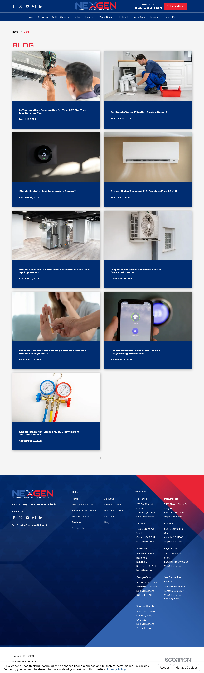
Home (75, 498)
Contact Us (78, 528)
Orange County (112, 504)
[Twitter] (20, 6)
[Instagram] (34, 6)
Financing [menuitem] (155, 17)
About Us (109, 498)
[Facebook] (13, 6)
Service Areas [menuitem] (139, 17)
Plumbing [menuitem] (90, 17)
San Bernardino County (84, 510)
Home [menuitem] (31, 17)
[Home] (95, 6)
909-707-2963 (172, 599)
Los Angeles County (82, 504)
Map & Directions (145, 516)
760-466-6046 (144, 628)
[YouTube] (27, 6)
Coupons (109, 516)
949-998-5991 (144, 594)
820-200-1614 (148, 7)
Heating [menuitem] (77, 17)
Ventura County (80, 516)
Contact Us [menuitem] (170, 17)
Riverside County (113, 510)
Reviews (76, 522)
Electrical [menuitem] (123, 17)
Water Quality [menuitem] (106, 17)
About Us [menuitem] (43, 17)
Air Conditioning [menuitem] (60, 17)
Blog (106, 522)
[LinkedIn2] (40, 6)
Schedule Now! (175, 6)
